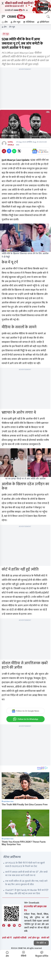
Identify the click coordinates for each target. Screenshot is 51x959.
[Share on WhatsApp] (14, 151)
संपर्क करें (45, 938)
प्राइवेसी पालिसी (19, 938)
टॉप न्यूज (12, 27)
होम (5, 27)
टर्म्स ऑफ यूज (33, 938)
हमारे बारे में (6, 938)
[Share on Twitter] (19, 151)
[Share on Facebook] (9, 151)
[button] (4, 22)
